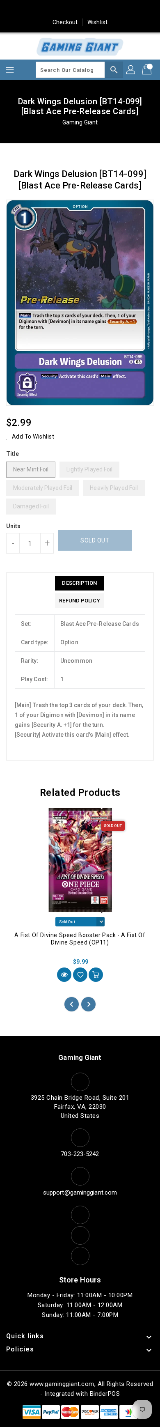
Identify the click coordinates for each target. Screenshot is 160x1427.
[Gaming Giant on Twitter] (49, 9)
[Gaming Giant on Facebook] (33, 9)
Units (13, 526)
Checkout (65, 22)
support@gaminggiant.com (80, 1192)
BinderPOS (105, 1393)
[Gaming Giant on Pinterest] (64, 9)
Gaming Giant (80, 122)
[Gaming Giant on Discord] (127, 9)
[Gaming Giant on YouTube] (111, 9)
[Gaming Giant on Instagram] (80, 9)
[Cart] (147, 70)
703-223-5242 (80, 1154)
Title (12, 453)
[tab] (79, 583)
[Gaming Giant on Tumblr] (95, 9)
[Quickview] (64, 974)
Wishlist (97, 22)
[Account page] (131, 70)
